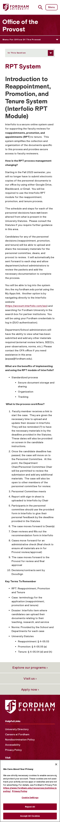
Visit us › (30, 678)
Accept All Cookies (30, 816)
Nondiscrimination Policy (20, 739)
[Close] (56, 764)
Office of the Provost (20, 25)
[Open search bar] (41, 7)
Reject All (30, 807)
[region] (30, 791)
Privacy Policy (13, 749)
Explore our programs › (30, 667)
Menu (51, 7)
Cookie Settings (30, 797)
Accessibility (12, 744)
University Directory (16, 729)
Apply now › (30, 689)
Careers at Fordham (17, 734)
